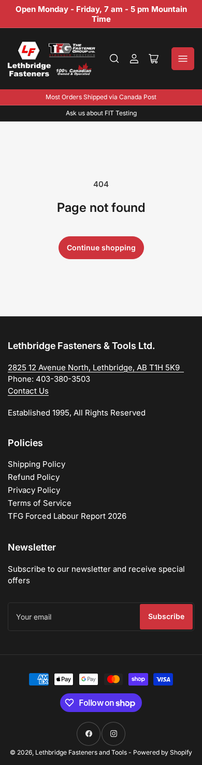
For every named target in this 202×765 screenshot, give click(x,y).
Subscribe (166, 616)
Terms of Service (39, 503)
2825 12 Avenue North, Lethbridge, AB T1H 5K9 (96, 367)
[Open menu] (182, 58)
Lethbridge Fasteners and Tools (81, 752)
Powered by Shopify (162, 752)
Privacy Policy (34, 490)
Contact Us (28, 391)
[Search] (114, 58)
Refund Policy (34, 477)
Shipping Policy (36, 464)
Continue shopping (101, 247)
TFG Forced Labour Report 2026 (67, 516)
